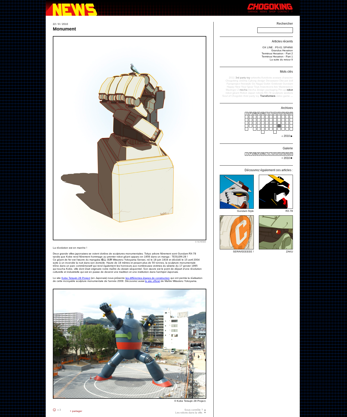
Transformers (267, 95)
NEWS (263, 11)
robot (290, 89)
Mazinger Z (232, 89)
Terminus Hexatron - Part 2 (277, 53)
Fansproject (233, 83)
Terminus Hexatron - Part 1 (277, 56)
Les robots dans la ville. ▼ (190, 412)
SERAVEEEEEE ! (243, 251)
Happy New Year (236, 86)
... (292, 95)
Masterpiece (286, 86)
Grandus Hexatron (282, 50)
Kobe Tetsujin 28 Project (75, 278)
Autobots (266, 77)
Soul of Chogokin (232, 95)
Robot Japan (247, 92)
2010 (287, 157)
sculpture (277, 92)
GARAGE (253, 11)
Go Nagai (257, 83)
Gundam (288, 83)
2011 (232, 77)
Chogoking (232, 80)
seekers (288, 92)
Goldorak (276, 83)
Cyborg (252, 80)
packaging (271, 89)
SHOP (272, 11)
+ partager (76, 411)
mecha (243, 89)
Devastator (272, 80)
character (287, 77)
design (261, 80)
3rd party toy (242, 77)
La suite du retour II (281, 59)
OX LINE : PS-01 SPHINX (277, 47)
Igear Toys (253, 86)
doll (291, 80)
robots (259, 92)
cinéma (243, 80)
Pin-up (282, 89)
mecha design (256, 89)
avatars (277, 77)
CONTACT (283, 11)
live (276, 86)
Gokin (267, 83)
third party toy (251, 95)
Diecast (283, 80)
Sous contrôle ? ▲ (195, 409)
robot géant (232, 92)
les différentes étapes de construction (147, 278)
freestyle (246, 83)
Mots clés (286, 71)
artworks (256, 77)
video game (283, 95)
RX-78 (268, 92)
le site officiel (152, 281)
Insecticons (266, 86)
